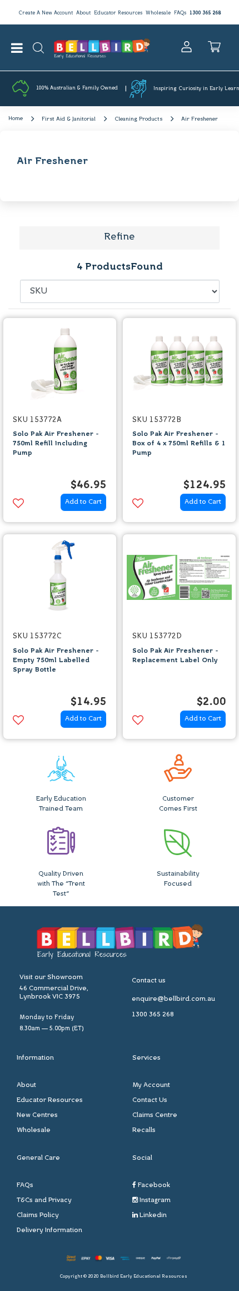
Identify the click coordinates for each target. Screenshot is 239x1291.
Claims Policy (38, 1215)
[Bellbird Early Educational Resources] (102, 47)
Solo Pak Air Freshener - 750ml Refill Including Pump (56, 443)
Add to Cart (83, 502)
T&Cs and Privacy (44, 1200)
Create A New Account (45, 13)
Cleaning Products (138, 119)
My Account (151, 1085)
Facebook (153, 1185)
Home (15, 119)
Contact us (149, 980)
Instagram (154, 1200)
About (83, 13)
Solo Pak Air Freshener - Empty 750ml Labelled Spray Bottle (56, 660)
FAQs (180, 13)
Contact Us (149, 1100)
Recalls (144, 1130)
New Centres (37, 1115)
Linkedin (152, 1215)
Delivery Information (49, 1230)
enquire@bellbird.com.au (173, 999)
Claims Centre (154, 1115)
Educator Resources (118, 13)
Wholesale (158, 13)
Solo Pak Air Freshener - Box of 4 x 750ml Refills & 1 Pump (179, 443)
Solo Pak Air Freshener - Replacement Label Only (175, 656)
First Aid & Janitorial (69, 119)
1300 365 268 (205, 13)
